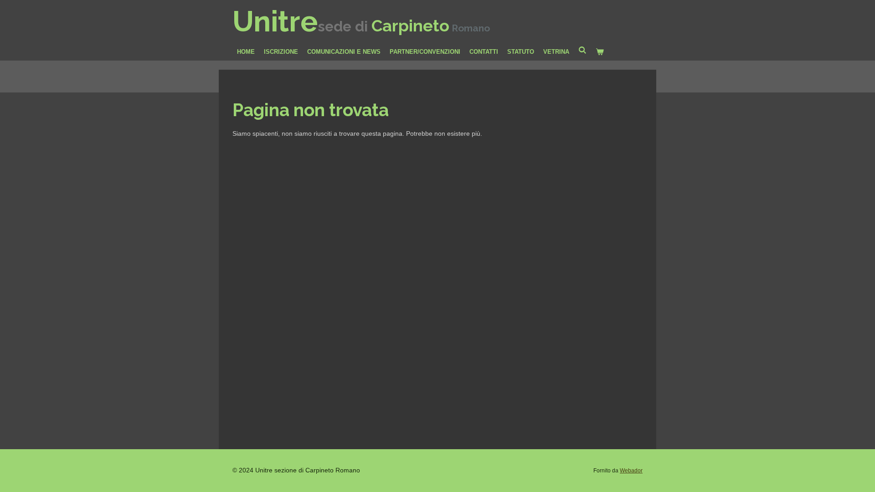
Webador (631, 470)
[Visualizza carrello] (599, 52)
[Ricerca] (582, 50)
